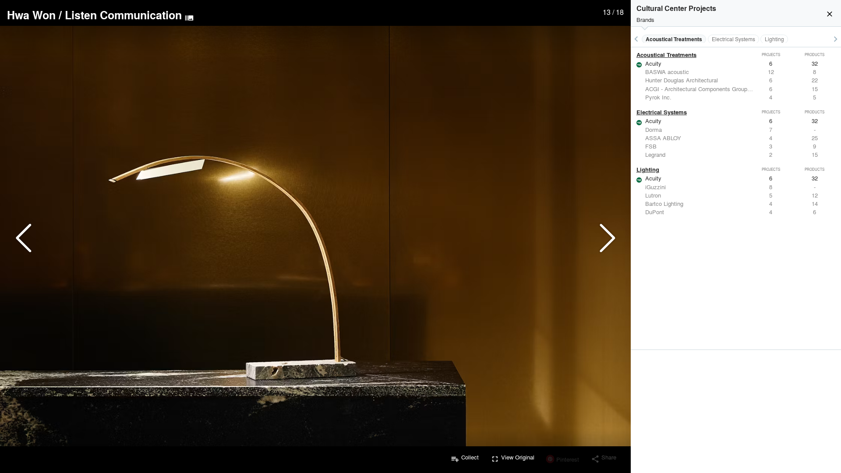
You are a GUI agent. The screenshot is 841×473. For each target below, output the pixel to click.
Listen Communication (123, 15)
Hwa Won (31, 15)
